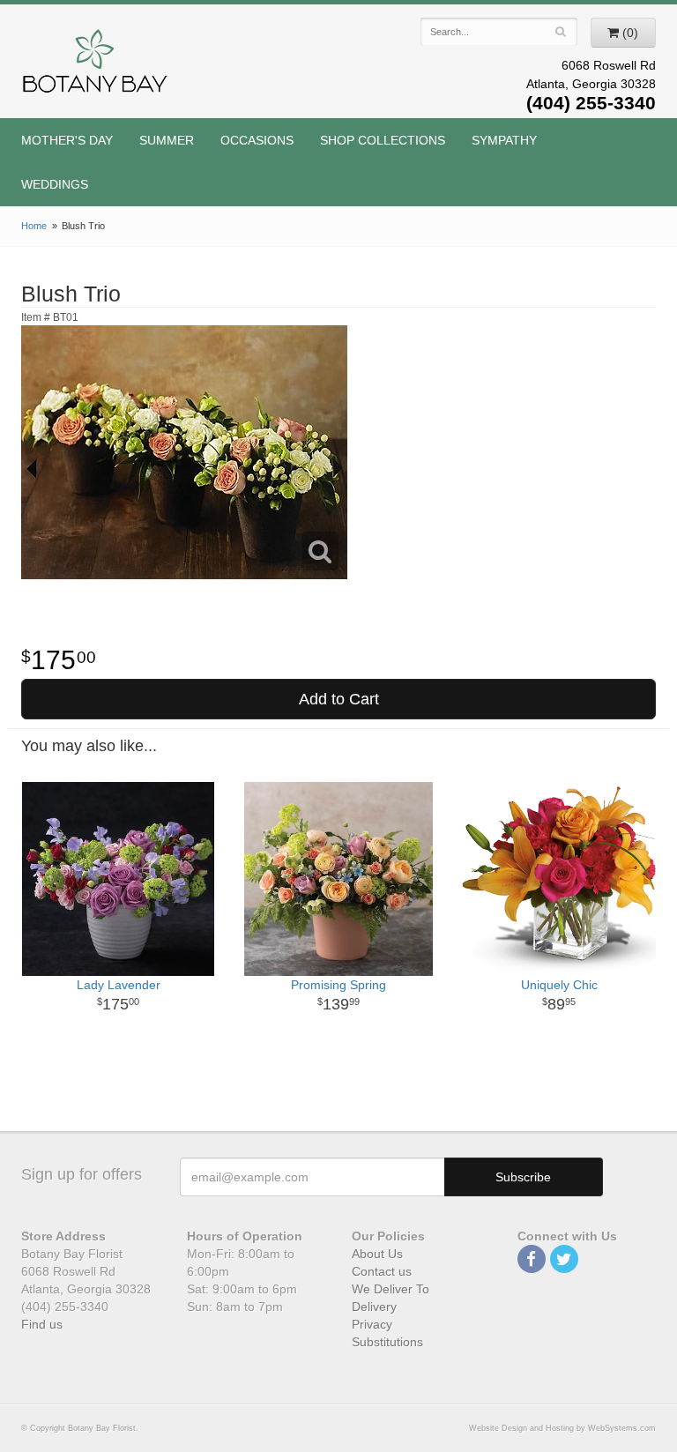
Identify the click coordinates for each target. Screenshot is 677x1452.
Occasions (257, 140)
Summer (166, 140)
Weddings (54, 184)
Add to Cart (339, 699)
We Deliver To (390, 1289)
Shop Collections (382, 140)
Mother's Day (67, 140)
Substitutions (387, 1342)
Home (34, 225)
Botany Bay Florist (95, 65)
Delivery (374, 1306)
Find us (42, 1324)
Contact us (382, 1271)
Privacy (372, 1324)
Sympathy (504, 140)
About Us (377, 1254)
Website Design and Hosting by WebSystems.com (562, 1428)
